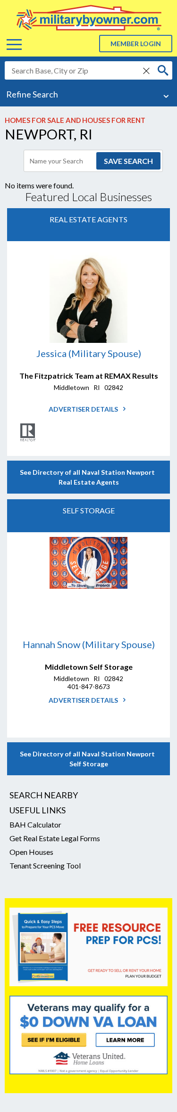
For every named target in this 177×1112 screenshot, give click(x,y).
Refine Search (32, 94)
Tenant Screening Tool (45, 865)
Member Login (135, 44)
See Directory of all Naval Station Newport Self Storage (89, 759)
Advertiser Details (84, 409)
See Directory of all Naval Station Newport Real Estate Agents (89, 477)
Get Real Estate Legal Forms (54, 838)
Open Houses (31, 851)
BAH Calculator (35, 824)
